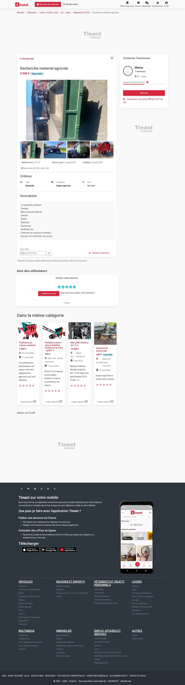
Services (97, 645)
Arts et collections (139, 603)
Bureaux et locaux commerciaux (70, 646)
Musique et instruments (142, 607)
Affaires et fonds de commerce (107, 652)
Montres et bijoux (101, 596)
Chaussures (99, 593)
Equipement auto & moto (29, 596)
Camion (22, 614)
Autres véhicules (26, 603)
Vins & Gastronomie (140, 614)
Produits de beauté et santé (106, 603)
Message (144, 93)
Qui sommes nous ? (119, 676)
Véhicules (31, 12)
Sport (134, 589)
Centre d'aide (37, 676)
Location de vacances (65, 642)
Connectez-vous (48, 294)
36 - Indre (65, 12)
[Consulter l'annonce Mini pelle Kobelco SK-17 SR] (79, 330)
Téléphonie (23, 635)
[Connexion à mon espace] (112, 58)
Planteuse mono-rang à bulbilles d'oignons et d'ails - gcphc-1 (54, 346)
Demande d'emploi (102, 642)
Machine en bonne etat (102, 349)
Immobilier (64, 630)
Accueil (20, 12)
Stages (97, 659)
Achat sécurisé (15, 676)
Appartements (62, 635)
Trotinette (23, 624)
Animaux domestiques (141, 593)
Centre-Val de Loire (48, 12)
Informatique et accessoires (31, 642)
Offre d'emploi (100, 638)
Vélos (21, 610)
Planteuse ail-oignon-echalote (27, 343)
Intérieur (60, 589)
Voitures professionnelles (29, 589)
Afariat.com (126, 681)
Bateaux (22, 600)
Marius (139, 67)
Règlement (50, 676)
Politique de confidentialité (71, 676)
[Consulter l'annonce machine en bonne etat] (105, 333)
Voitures (22, 586)
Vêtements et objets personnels (109, 583)
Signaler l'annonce (100, 253)
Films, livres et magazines (143, 596)
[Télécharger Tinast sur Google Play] (49, 549)
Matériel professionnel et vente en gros (111, 656)
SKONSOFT (113, 681)
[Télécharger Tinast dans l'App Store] (30, 549)
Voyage (135, 600)
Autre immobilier (63, 656)
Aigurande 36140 (81, 12)
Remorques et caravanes (29, 617)
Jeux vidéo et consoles (28, 646)
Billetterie (136, 610)
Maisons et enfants (70, 581)
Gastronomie (137, 639)
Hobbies (135, 586)
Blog (27, 676)
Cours (96, 649)
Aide (4, 676)
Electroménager (63, 586)
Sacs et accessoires (102, 600)
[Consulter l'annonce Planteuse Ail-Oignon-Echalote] (28, 330)
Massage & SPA (101, 663)
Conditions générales (98, 676)
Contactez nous (137, 676)
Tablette (22, 649)
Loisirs (137, 581)
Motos (21, 593)
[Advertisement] (94, 35)
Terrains (59, 649)
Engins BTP (23, 621)
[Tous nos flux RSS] (54, 488)
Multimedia (27, 630)
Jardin (59, 596)
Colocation (60, 653)
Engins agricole (25, 607)
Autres (137, 630)
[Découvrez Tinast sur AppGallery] (67, 549)
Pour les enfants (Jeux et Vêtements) (72, 593)
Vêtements (99, 589)
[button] (166, 4)
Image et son (24, 639)
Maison (59, 639)
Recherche (28, 58)
